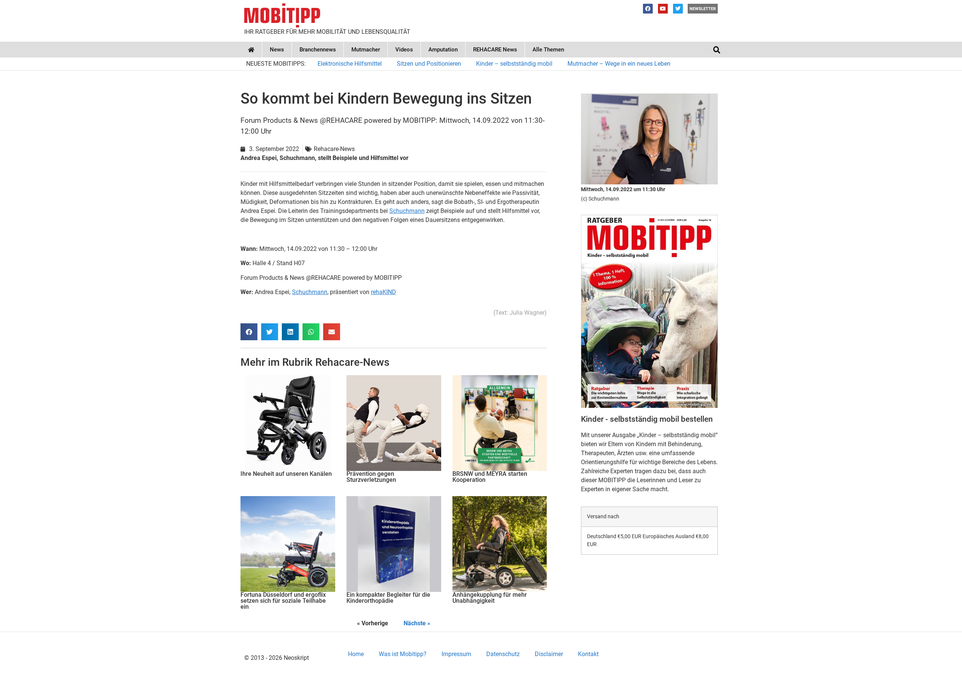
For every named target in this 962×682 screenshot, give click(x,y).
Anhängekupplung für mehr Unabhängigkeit (489, 597)
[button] (717, 49)
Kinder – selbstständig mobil (514, 63)
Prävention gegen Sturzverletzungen (371, 476)
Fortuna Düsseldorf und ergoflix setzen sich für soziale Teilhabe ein (283, 600)
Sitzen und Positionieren (429, 63)
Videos (404, 49)
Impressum (456, 654)
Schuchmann (407, 210)
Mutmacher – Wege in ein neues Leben (618, 63)
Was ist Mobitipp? (403, 654)
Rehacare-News (352, 362)
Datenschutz (503, 654)
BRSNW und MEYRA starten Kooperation (489, 476)
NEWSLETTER (703, 8)
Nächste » (417, 623)
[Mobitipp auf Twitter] (678, 8)
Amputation (443, 49)
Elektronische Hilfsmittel (350, 63)
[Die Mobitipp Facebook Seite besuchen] (648, 8)
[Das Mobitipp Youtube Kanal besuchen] (663, 8)
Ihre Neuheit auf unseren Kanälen (286, 473)
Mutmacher (365, 49)
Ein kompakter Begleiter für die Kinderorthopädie (388, 597)
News (277, 49)
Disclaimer (549, 654)
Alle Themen (548, 49)
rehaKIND (383, 292)
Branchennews (317, 49)
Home (356, 654)
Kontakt (588, 654)
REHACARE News (495, 49)
